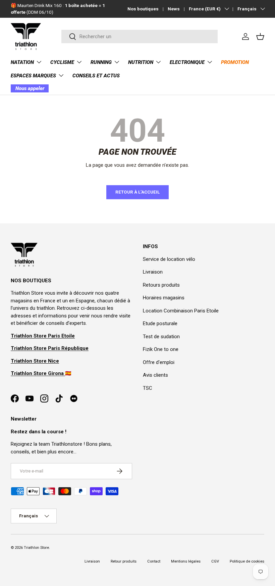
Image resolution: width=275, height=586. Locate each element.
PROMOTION (235, 62)
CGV (215, 561)
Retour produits (123, 561)
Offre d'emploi (158, 362)
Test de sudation (161, 337)
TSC (147, 388)
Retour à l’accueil (137, 192)
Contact (153, 561)
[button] (260, 36)
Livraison (153, 272)
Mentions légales (186, 561)
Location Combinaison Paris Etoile (181, 311)
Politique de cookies (247, 561)
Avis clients (155, 375)
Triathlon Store (36, 547)
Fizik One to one (160, 349)
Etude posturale (160, 323)
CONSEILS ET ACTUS (96, 76)
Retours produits (161, 285)
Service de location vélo (169, 259)
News (174, 8)
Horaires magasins (163, 298)
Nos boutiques (143, 8)
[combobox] (139, 36)
